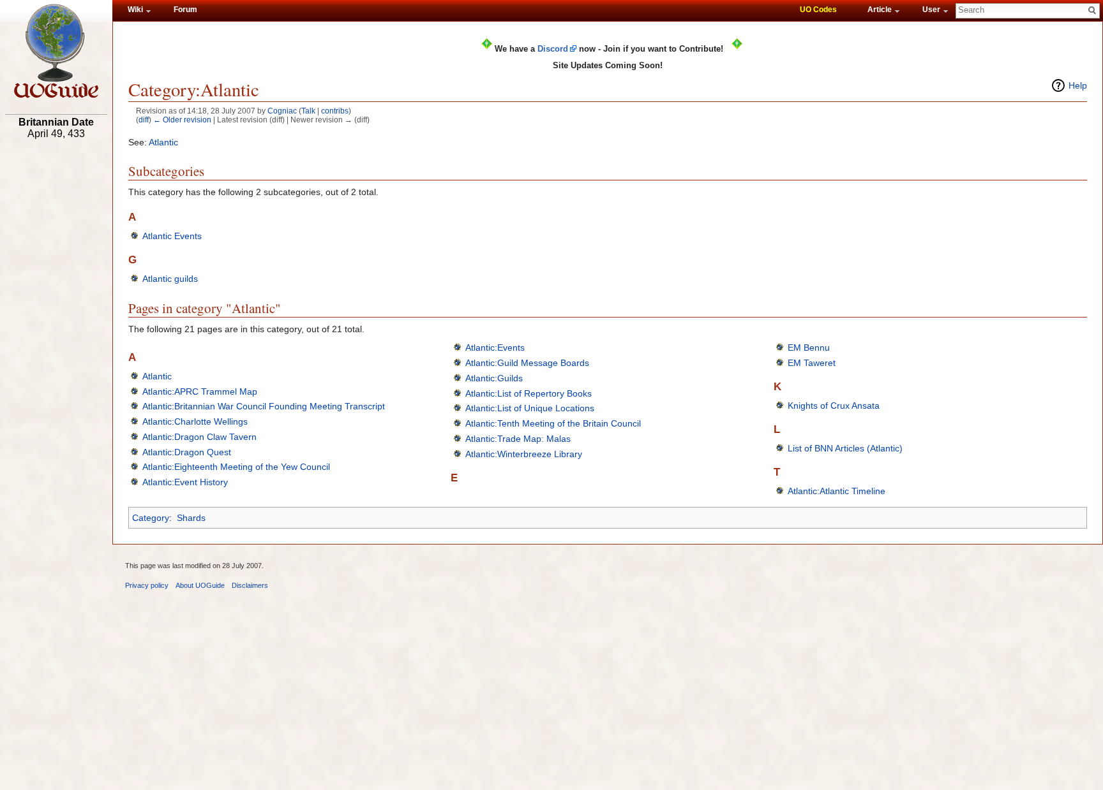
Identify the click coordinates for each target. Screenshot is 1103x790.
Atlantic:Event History (185, 482)
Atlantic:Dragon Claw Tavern (199, 437)
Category (150, 518)
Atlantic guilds (170, 279)
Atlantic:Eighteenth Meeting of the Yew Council (236, 467)
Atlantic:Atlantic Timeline (836, 491)
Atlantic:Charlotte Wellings (195, 421)
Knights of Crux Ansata (834, 405)
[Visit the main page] (56, 51)
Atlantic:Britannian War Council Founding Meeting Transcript (263, 406)
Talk (308, 110)
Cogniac (282, 110)
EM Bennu (809, 347)
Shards (191, 518)
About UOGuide (200, 585)
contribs (335, 110)
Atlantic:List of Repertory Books (528, 393)
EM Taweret (812, 363)
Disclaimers (250, 585)
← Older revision (182, 119)
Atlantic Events (172, 236)
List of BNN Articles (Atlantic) (845, 448)
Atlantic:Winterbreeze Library (523, 454)
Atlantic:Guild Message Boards (527, 363)
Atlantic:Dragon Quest (186, 452)
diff (144, 119)
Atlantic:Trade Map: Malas (518, 439)
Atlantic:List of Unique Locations (529, 408)
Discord (552, 49)
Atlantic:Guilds (494, 378)
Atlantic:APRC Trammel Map (199, 391)
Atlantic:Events (495, 347)
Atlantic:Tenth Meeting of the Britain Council (553, 423)
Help (1078, 85)
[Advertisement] (56, 342)
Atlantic (163, 142)
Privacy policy (147, 585)
